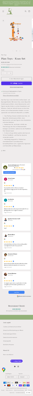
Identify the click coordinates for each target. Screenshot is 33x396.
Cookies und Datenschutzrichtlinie (12, 326)
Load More (16, 292)
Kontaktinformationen (20, 392)
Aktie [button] (4, 150)
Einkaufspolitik (7, 341)
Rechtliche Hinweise (8, 344)
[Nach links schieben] (13, 51)
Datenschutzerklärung (19, 390)
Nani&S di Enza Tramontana (16, 388)
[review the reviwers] (4, 183)
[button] (3, 11)
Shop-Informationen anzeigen (11, 95)
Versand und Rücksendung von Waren (13, 330)
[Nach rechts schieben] (20, 51)
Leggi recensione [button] (8, 193)
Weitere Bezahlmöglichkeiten (16, 87)
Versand (8, 64)
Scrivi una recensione (9, 172)
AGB (26, 390)
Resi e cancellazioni (8, 354)
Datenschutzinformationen (10, 337)
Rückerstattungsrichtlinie (9, 334)
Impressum (12, 392)
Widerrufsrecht (9, 390)
